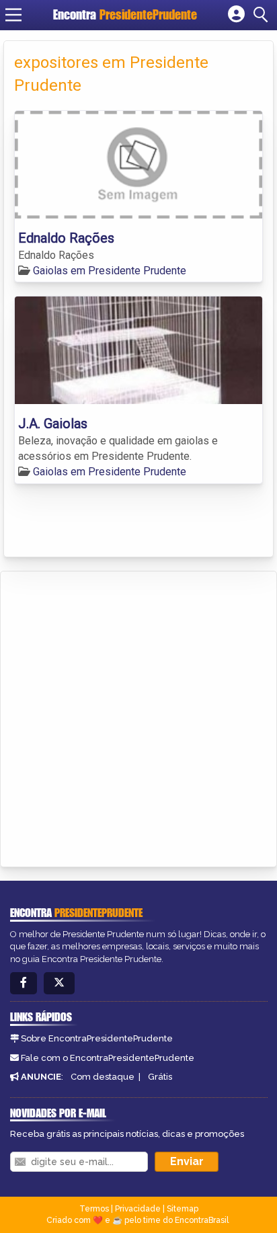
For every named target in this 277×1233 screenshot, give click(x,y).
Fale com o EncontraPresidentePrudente (107, 1058)
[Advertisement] (138, 716)
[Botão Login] (236, 15)
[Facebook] (23, 983)
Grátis (160, 1077)
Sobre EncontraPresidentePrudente (97, 1038)
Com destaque (102, 1077)
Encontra (125, 14)
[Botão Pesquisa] (263, 15)
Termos (94, 1209)
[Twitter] (59, 983)
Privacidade (138, 1209)
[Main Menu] (13, 14)
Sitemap (182, 1209)
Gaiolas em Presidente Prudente (109, 270)
